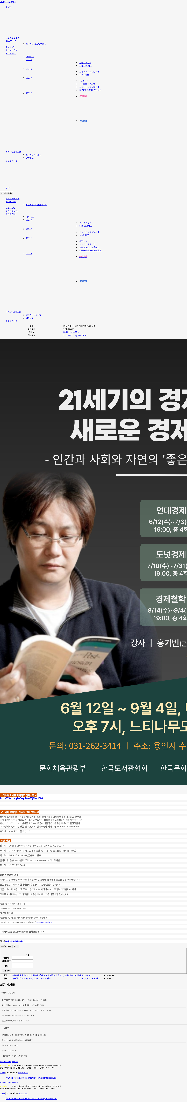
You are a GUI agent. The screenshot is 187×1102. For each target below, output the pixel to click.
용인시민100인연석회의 (36, 43)
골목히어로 (84, 74)
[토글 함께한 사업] (185, 213)
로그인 (8, 6)
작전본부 (5, 1027)
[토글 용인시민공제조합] (185, 312)
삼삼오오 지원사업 (87, 83)
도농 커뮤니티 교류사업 (89, 71)
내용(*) (7, 965)
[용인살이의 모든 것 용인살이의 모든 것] (25, 32)
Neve (2, 1072)
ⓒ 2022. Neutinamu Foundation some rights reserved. (31, 1077)
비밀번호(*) (7, 961)
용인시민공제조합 (33, 154)
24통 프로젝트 (85, 65)
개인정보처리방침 (5, 1062)
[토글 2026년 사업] (185, 201)
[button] (71, 332)
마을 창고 (30, 56)
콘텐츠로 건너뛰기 (8, 1)
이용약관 (15, 1062)
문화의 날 (83, 80)
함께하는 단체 (12, 50)
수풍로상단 (10, 46)
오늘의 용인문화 (12, 37)
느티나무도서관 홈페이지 (15, 941)
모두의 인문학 (12, 160)
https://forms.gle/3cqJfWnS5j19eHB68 (21, 798)
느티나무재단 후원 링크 (44, 922)
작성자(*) (7, 957)
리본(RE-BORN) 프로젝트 (90, 89)
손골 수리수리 (85, 62)
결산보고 (30, 157)
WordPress (23, 1072)
